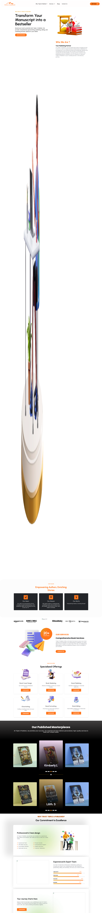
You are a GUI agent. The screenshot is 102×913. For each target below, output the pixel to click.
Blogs (58, 4)
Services (51, 4)
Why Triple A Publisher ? (41, 4)
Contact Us (64, 4)
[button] (46, 771)
